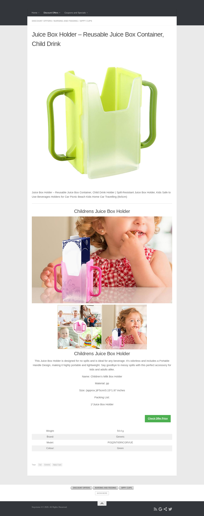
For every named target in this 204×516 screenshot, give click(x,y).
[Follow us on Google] (160, 509)
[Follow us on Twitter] (170, 509)
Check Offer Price (158, 418)
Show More (102, 493)
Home (34, 12)
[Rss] (155, 509)
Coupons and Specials (75, 12)
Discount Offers (51, 12)
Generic (47, 465)
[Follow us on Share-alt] (165, 509)
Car (40, 465)
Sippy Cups (86, 21)
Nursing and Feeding (66, 21)
